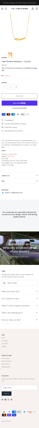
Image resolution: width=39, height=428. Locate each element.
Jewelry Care (6, 175)
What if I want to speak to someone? (16, 306)
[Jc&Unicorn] (19, 8)
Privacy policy (6, 358)
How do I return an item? (11, 320)
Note (3, 181)
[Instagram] (8, 399)
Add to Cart (19, 96)
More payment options (19, 108)
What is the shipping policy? (12, 313)
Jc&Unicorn (7, 75)
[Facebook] (5, 399)
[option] (19, 31)
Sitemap (4, 346)
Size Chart (5, 343)
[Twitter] (2, 399)
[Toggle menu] (2, 8)
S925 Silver (10, 156)
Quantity (4, 82)
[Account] (32, 8)
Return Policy (6, 364)
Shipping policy (6, 367)
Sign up (6, 393)
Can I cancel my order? (10, 298)
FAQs (3, 338)
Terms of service (6, 361)
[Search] (7, 8)
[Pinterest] (11, 399)
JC (8, 154)
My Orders (5, 341)
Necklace (11, 154)
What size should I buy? (11, 291)
